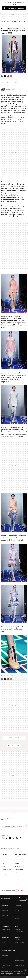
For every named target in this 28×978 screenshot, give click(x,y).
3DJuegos (16, 907)
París (21, 675)
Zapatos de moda (7, 869)
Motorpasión (17, 929)
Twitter (5, 76)
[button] (10, 89)
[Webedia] (6, 900)
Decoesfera (4, 942)
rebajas (20, 21)
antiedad (17, 873)
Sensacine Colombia (19, 960)
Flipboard (8, 76)
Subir (21, 899)
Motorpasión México (19, 965)
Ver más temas (6, 881)
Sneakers (4, 854)
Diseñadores (15, 675)
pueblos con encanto (5, 874)
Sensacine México (18, 958)
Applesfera (4, 912)
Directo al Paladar (6, 929)
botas (3, 866)
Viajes (16, 860)
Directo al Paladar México (6, 966)
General (9, 675)
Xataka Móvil (5, 910)
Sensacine (16, 918)
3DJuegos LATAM (18, 953)
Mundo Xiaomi (5, 917)
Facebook (2, 76)
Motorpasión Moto (18, 931)
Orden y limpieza (19, 869)
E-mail (11, 76)
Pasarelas (26, 675)
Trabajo (4, 860)
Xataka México (5, 953)
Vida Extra (16, 910)
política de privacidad (20, 829)
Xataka (3, 907)
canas (25, 21)
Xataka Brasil (5, 955)
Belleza (16, 863)
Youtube (10, 838)
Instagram (13, 838)
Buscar (20, 890)
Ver (14, 745)
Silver (3, 863)
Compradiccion (5, 944)
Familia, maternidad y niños (20, 855)
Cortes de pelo (18, 866)
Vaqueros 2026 (16, 811)
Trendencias (4, 939)
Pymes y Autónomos (19, 942)
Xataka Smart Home (6, 915)
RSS (17, 838)
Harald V (14, 21)
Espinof (16, 921)
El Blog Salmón (18, 939)
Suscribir (22, 826)
